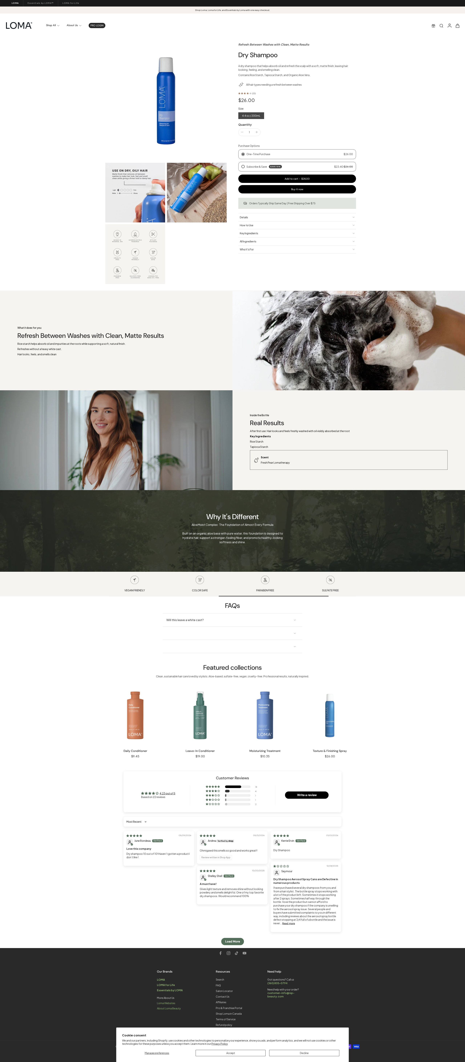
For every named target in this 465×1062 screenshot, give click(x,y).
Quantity (245, 124)
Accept (230, 1053)
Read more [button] (288, 923)
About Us (72, 25)
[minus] (242, 132)
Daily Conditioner (135, 751)
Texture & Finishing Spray (330, 751)
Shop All (51, 25)
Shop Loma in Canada (229, 1013)
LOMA (15, 3)
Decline (304, 1053)
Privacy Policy (219, 1043)
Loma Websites (166, 1003)
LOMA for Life (70, 3)
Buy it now (297, 189)
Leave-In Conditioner (200, 751)
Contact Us (222, 996)
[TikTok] (236, 953)
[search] (441, 25)
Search (220, 979)
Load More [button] (232, 941)
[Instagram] (228, 953)
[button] (297, 178)
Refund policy (224, 1024)
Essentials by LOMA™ (41, 3)
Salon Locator (224, 990)
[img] (134, 835)
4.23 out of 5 (167, 793)
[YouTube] (244, 953)
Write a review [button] (307, 795)
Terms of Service (226, 1019)
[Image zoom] (166, 100)
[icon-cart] (457, 25)
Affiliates (221, 1002)
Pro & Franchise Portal (229, 1007)
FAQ (218, 985)
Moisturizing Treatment (264, 751)
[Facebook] (221, 953)
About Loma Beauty (169, 1008)
